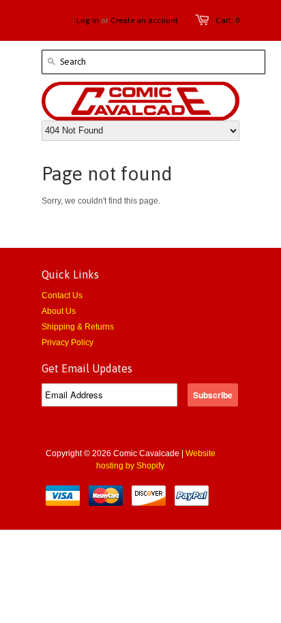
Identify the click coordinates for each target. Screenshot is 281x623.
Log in (87, 20)
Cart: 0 (227, 20)
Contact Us (62, 295)
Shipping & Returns (78, 327)
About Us (59, 311)
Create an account (144, 20)
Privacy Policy (67, 342)
